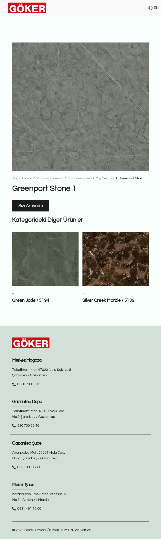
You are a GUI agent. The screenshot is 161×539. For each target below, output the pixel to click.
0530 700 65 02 (29, 384)
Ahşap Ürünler (22, 178)
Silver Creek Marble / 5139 (108, 300)
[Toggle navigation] (96, 8)
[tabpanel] (80, 106)
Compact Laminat (50, 178)
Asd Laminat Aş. (80, 178)
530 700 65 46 (28, 425)
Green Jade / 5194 (30, 300)
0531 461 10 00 (29, 508)
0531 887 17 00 (29, 467)
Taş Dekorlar (104, 178)
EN (156, 8)
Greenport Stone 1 (132, 178)
